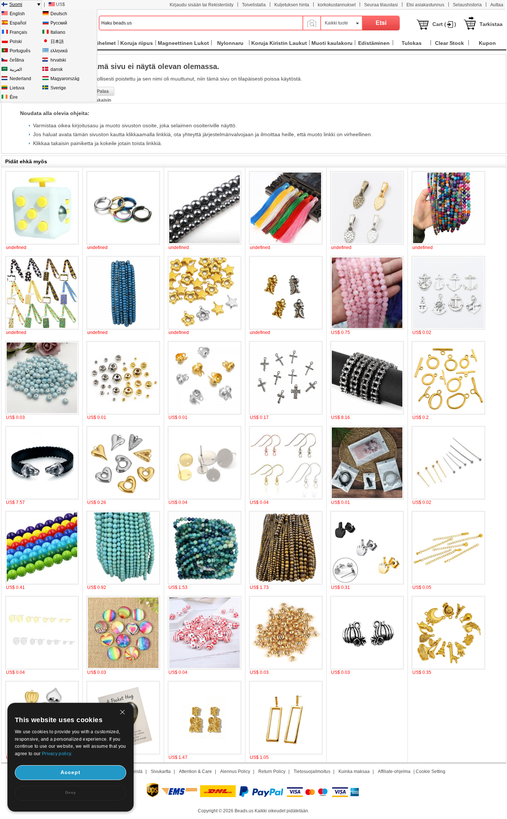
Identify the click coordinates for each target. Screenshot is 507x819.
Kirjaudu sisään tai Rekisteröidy (201, 4)
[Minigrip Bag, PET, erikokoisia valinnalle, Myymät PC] (367, 498)
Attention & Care (195, 771)
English (17, 13)
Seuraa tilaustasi (381, 4)
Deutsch (58, 13)
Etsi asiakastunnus (425, 4)
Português (20, 50)
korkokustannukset (337, 4)
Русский (58, 23)
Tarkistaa (491, 24)
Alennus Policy (235, 771)
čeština (17, 60)
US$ (60, 4)
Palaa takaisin (102, 92)
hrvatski (58, 60)
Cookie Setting (430, 771)
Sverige (58, 88)
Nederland (20, 78)
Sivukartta (161, 771)
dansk (56, 69)
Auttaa (496, 4)
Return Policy (271, 771)
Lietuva (17, 88)
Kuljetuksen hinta (291, 4)
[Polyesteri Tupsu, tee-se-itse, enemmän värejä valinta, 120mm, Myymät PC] (286, 243)
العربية (16, 69)
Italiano (57, 32)
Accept (70, 772)
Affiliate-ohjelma (394, 771)
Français (18, 32)
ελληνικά (59, 50)
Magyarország (64, 78)
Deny (70, 792)
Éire (14, 97)
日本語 (57, 41)
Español (18, 23)
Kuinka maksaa (354, 771)
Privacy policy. (57, 753)
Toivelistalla (254, 4)
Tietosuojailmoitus (312, 771)
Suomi (15, 4)
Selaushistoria (467, 4)
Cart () (444, 24)
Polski (16, 41)
